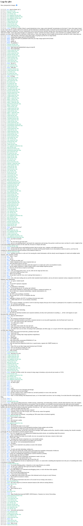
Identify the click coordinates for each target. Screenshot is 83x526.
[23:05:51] (3, 442)
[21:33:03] (3, 323)
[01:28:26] (3, 14)
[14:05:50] (3, 141)
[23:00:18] (3, 423)
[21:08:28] (3, 231)
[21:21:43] (3, 259)
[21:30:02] (3, 301)
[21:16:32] (3, 243)
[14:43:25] (3, 157)
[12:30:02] (3, 117)
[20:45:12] (3, 222)
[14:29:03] (3, 151)
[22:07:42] (3, 370)
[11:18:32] (3, 99)
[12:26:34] (3, 111)
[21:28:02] (3, 283)
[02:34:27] (3, 21)
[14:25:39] (3, 150)
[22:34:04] (3, 384)
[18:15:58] (3, 191)
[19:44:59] (3, 206)
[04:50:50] (3, 35)
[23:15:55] (3, 487)
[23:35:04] (3, 501)
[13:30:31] (3, 132)
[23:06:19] (3, 446)
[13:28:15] (3, 131)
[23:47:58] (3, 508)
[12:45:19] (3, 124)
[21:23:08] (3, 266)
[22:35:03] (3, 391)
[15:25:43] (3, 160)
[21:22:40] (3, 263)
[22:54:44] (3, 401)
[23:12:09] (3, 478)
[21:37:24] (3, 343)
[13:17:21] (3, 128)
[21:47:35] (3, 353)
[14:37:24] (3, 154)
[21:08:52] (3, 234)
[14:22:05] (3, 148)
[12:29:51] (3, 115)
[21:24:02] (3, 272)
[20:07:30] (3, 214)
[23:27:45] (3, 495)
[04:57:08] (3, 37)
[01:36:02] (3, 16)
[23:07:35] (3, 456)
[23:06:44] (3, 449)
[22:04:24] (3, 363)
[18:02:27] (3, 182)
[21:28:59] (3, 292)
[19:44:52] (3, 205)
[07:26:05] (3, 69)
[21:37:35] (3, 346)
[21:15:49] (3, 240)
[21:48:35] (3, 356)
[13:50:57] (3, 138)
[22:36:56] (3, 395)
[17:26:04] (3, 179)
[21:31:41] (3, 311)
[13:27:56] (3, 130)
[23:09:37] (3, 473)
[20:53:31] (3, 224)
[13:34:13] (3, 134)
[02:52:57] (3, 27)
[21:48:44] (3, 357)
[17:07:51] (3, 177)
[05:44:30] (3, 47)
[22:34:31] (3, 386)
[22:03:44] (3, 360)
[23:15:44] (3, 482)
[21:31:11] (3, 305)
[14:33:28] (3, 153)
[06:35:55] (3, 64)
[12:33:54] (3, 119)
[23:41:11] (3, 504)
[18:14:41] (3, 189)
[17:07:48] (3, 176)
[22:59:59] (3, 418)
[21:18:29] (3, 247)
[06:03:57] (3, 57)
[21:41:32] (3, 350)
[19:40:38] (3, 204)
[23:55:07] (3, 514)
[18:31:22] (3, 195)
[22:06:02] (3, 366)
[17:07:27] (3, 173)
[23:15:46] (3, 484)
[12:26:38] (3, 112)
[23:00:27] (3, 426)
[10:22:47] (3, 90)
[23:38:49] (3, 503)
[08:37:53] (3, 80)
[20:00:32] (3, 209)
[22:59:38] (3, 415)
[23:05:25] (3, 436)
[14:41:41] (3, 156)
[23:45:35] (3, 507)
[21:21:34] (3, 256)
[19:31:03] (3, 201)
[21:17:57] (3, 246)
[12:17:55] (3, 108)
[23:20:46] (3, 491)
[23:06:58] (3, 452)
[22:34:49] (3, 388)
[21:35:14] (3, 333)
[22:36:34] (3, 394)
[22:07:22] (3, 368)
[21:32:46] (3, 318)
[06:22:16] (3, 58)
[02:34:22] (3, 19)
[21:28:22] (3, 288)
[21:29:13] (3, 294)
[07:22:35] (3, 67)
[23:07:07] (3, 453)
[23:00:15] (3, 420)
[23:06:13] (3, 444)
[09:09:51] (3, 85)
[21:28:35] (3, 289)
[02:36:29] (3, 24)
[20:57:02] (3, 225)
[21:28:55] (3, 291)
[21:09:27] (3, 236)
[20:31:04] (3, 220)
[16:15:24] (3, 166)
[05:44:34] (3, 48)
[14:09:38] (3, 146)
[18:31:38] (3, 196)
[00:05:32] (3, 520)
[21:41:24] (3, 349)
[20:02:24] (3, 211)
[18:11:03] (3, 186)
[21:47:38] (3, 355)
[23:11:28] (3, 476)
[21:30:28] (3, 302)
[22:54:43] (3, 399)
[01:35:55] (3, 15)
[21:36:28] (3, 339)
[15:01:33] (3, 159)
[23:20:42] (3, 489)
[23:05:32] (3, 437)
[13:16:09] (3, 127)
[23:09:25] (3, 471)
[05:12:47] (3, 43)
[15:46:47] (3, 164)
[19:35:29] (3, 202)
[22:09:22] (3, 373)
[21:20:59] (3, 251)
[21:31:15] (3, 307)
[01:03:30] (3, 9)
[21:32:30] (3, 317)
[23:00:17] (3, 421)
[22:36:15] (3, 392)
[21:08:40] (3, 233)
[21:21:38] (3, 257)
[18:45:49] (3, 199)
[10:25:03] (3, 92)
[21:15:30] (3, 238)
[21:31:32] (3, 310)
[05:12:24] (3, 41)
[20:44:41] (3, 221)
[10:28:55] (3, 95)
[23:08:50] (3, 463)
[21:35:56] (3, 336)
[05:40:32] (3, 44)
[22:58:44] (3, 411)
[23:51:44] (3, 510)
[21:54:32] (3, 359)
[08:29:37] (3, 77)
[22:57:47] (3, 402)
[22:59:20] (3, 414)
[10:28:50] (3, 93)
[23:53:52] (3, 511)
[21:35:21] (3, 334)
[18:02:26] (3, 180)
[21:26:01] (3, 276)
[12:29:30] (3, 114)
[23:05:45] (3, 440)
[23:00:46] (3, 429)
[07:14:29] (3, 66)
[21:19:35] (3, 249)
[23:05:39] (3, 439)
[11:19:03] (3, 102)
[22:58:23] (3, 410)
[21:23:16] (3, 267)
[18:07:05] (3, 185)
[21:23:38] (3, 270)
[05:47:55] (3, 51)
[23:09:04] (3, 466)
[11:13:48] (3, 98)
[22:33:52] (3, 381)
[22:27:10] (3, 375)
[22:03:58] (3, 362)
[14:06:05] (3, 143)
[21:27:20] (3, 281)
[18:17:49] (3, 192)
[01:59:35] (3, 18)
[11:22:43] (3, 103)
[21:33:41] (3, 324)
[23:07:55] (3, 458)
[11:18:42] (3, 101)
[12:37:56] (3, 122)
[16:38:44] (3, 170)
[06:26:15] (3, 63)
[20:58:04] (3, 227)
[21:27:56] (3, 282)
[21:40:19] (3, 347)
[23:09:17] (3, 469)
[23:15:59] (3, 488)
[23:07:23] (3, 455)
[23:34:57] (3, 500)
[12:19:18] (3, 109)
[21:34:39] (3, 331)
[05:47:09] (3, 50)
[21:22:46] (3, 265)
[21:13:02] (3, 237)
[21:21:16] (3, 253)
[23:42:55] (3, 505)
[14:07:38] (3, 144)
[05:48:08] (3, 53)
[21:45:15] (3, 352)
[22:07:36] (3, 369)
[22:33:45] (3, 379)
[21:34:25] (3, 327)
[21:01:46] (3, 228)
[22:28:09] (3, 376)
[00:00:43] (3, 517)
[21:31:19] (3, 308)
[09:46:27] (3, 88)
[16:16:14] (3, 169)
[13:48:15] (3, 137)
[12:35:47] (3, 121)
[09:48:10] (3, 89)
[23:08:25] (3, 459)
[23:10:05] (3, 475)
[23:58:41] (3, 516)
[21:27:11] (3, 278)
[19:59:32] (3, 208)
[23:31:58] (3, 497)
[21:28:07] (3, 285)
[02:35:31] (3, 22)
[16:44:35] (3, 172)
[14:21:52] (3, 147)
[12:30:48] (3, 118)
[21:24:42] (3, 275)
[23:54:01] (3, 513)
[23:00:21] (3, 424)
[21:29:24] (3, 295)
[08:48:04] (3, 82)
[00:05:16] (3, 518)
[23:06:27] (3, 447)
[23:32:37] (3, 498)
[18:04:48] (3, 183)
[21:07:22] (3, 230)
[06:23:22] (3, 61)
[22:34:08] (3, 385)
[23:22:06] (3, 492)
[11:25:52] (3, 105)
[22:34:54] (3, 389)
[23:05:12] (3, 434)
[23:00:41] (3, 427)
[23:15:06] (3, 479)
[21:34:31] (3, 328)
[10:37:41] (3, 96)
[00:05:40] (3, 521)
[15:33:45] (3, 162)
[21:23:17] (3, 269)
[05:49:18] (3, 54)
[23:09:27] (3, 472)
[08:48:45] (3, 83)
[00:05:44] (3, 523)
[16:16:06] (3, 167)
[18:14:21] (3, 188)
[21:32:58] (3, 320)
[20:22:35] (3, 218)
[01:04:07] (3, 11)
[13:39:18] (3, 135)
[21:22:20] (3, 262)
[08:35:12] (3, 79)
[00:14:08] (3, 524)
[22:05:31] (3, 365)
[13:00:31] (3, 125)
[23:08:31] (3, 460)
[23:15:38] (3, 481)
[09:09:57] (3, 86)
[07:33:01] (3, 70)
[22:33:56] (3, 382)
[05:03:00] (3, 38)
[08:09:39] (3, 74)
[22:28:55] (3, 378)
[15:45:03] (3, 163)
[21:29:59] (3, 299)
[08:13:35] (3, 76)
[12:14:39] (3, 106)
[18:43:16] (3, 198)
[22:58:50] (3, 413)
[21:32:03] (3, 312)
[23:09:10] (3, 468)
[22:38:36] (3, 398)
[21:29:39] (3, 298)
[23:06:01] (3, 443)
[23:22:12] (3, 494)
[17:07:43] (3, 175)
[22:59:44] (3, 417)
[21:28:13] (3, 286)
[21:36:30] (3, 340)
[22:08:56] (3, 372)
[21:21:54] (3, 260)
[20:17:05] (3, 215)
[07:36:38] (3, 72)
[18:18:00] (3, 193)
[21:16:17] (3, 241)
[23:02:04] (3, 430)
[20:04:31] (3, 212)
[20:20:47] (3, 217)
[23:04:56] (3, 433)
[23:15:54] (3, 485)
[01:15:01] (3, 12)
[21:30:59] (3, 304)
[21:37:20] (3, 341)
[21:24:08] (3, 273)
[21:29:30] (3, 296)
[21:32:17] (3, 315)
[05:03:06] (3, 40)
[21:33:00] (3, 321)
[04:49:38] (3, 28)
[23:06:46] (3, 450)
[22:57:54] (3, 408)
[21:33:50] (3, 325)
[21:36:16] (3, 337)
